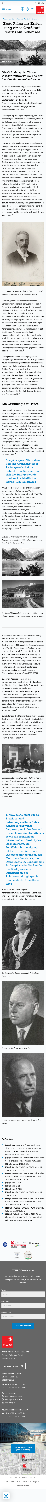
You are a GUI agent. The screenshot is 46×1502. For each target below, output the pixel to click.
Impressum (13, 1478)
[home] (3, 3)
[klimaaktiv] (35, 1244)
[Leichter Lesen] (39, 3)
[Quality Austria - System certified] (18, 1244)
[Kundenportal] (32, 9)
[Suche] (35, 3)
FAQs (35, 1482)
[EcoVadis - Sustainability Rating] (28, 1255)
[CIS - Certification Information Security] (17, 1255)
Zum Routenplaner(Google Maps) (23, 1448)
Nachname (5, 1301)
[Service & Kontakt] (27, 9)
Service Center (23, 1486)
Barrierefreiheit (11, 1482)
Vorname (4, 1290)
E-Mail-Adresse (6, 1312)
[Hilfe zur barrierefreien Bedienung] (42, 3)
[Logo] (40, 10)
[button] (23, 254)
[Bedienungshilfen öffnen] (6, 1495)
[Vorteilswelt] (22, 9)
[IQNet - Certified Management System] (5, 1244)
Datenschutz (27, 1478)
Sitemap (25, 1482)
